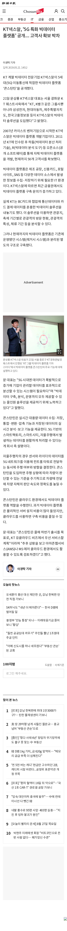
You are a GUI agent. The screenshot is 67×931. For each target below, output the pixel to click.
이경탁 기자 (9, 62)
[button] (4, 11)
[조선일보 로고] (9, 3)
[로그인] (56, 11)
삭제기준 (59, 665)
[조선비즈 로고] (33, 11)
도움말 (48, 665)
